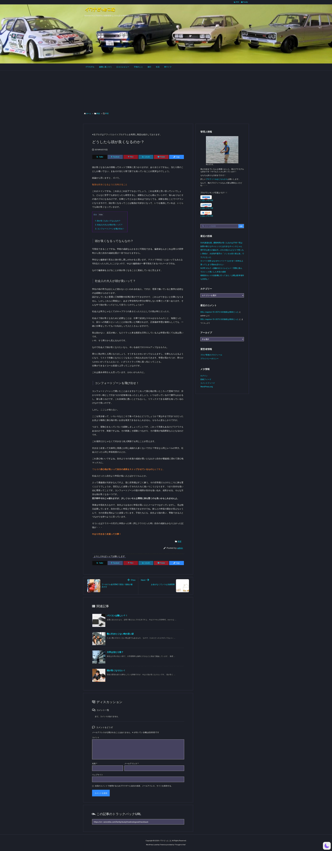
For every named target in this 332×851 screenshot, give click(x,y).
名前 (94, 763)
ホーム (88, 113)
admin (180, 548)
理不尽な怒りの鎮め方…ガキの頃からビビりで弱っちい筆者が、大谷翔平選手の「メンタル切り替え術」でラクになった (222, 253)
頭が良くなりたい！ (116, 670)
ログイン (204, 376)
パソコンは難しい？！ (117, 615)
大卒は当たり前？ (115, 652)
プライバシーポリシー (209, 358)
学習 (107, 113)
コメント (95, 737)
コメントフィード (207, 383)
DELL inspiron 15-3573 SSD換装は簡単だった (219, 312)
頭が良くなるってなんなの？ (107, 221)
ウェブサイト (97, 775)
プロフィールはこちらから (217, 179)
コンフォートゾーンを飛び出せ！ (110, 229)
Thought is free (180, 845)
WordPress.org (206, 386)
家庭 (98, 113)
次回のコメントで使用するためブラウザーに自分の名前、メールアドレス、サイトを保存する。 (134, 786)
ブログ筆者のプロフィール (211, 355)
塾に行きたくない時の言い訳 (120, 633)
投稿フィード (205, 379)
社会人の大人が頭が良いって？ (109, 224)
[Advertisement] (166, 90)
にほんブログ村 (206, 200)
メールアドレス (131, 763)
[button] (327, 846)
